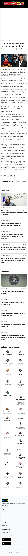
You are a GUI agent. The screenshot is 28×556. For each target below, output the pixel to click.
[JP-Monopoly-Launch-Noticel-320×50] (14, 3)
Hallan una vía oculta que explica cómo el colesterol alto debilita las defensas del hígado (13, 260)
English (3, 519)
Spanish (3, 516)
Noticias (13, 5)
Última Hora (5, 5)
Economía (21, 5)
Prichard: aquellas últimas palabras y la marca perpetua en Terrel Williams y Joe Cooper (13, 337)
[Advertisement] (14, 22)
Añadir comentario (21, 181)
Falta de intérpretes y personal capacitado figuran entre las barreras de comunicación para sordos (14, 212)
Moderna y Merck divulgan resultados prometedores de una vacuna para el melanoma (12, 236)
